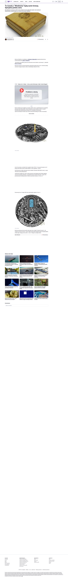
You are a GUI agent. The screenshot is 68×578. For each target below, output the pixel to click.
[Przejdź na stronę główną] (6, 2)
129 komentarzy (41, 39)
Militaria (30, 1)
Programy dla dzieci (21, 564)
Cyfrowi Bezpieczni (7, 564)
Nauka (26, 1)
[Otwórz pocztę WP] (53, 1)
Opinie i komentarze (36, 1)
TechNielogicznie (7, 565)
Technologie (16, 1)
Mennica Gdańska (18, 63)
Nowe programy (21, 566)
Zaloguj (59, 1)
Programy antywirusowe (22, 563)
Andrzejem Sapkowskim (32, 59)
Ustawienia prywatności (45, 569)
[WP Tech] (11, 1)
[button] (56, 1)
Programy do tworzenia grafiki (23, 565)
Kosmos (21, 1)
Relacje (50, 563)
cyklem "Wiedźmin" (26, 60)
